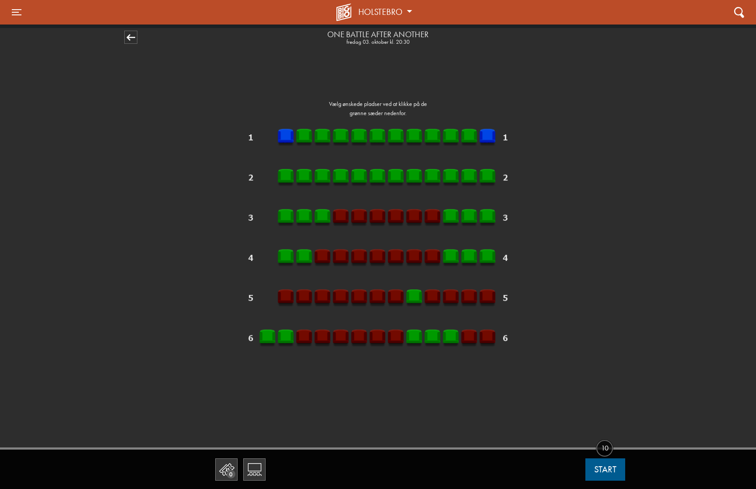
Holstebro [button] (381, 12)
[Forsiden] (345, 12)
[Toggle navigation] (739, 12)
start (605, 469)
